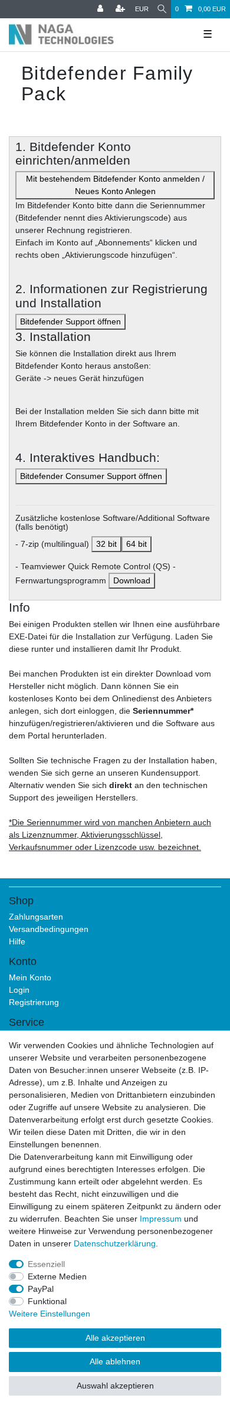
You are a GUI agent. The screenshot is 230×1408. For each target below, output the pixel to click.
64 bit (136, 544)
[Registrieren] (121, 9)
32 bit (106, 544)
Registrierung (34, 1002)
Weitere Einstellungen (49, 1313)
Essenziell (46, 1264)
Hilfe (17, 941)
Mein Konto (30, 977)
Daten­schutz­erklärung (115, 1243)
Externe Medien (57, 1276)
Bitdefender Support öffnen (70, 321)
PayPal (41, 1289)
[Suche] (162, 9)
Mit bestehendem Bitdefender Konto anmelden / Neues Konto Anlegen (115, 185)
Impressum (161, 1218)
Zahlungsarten (36, 916)
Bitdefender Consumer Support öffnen (91, 476)
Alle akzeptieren (115, 1338)
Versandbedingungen (48, 929)
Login (19, 990)
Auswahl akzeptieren (115, 1385)
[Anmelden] (101, 9)
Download (131, 580)
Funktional (47, 1301)
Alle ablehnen (115, 1361)
